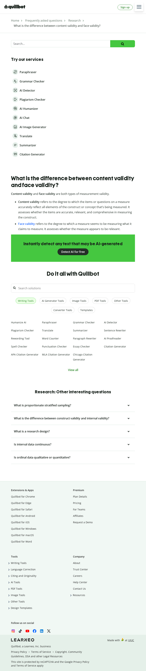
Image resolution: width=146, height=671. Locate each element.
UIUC (131, 640)
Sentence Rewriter (115, 330)
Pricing (77, 503)
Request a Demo (83, 522)
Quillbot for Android (23, 516)
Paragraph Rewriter (84, 338)
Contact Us (79, 588)
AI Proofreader (112, 338)
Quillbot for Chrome (23, 496)
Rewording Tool (20, 338)
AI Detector (110, 322)
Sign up (125, 7)
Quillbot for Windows (23, 528)
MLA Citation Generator (56, 354)
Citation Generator (115, 346)
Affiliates (78, 516)
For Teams (79, 509)
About (76, 563)
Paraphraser (49, 322)
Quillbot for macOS (22, 535)
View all (73, 370)
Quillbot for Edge (21, 503)
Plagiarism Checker (22, 330)
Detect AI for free (73, 252)
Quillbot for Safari (21, 509)
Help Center (80, 582)
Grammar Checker (84, 322)
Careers (77, 575)
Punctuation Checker (54, 346)
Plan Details (80, 496)
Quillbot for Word (21, 541)
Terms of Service (41, 652)
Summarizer (80, 330)
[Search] (122, 43)
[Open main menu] (138, 6)
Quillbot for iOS (20, 522)
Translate (47, 330)
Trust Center (80, 569)
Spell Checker (19, 346)
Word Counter (50, 338)
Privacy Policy (19, 652)
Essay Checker (81, 346)
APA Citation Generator (24, 354)
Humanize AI (18, 322)
